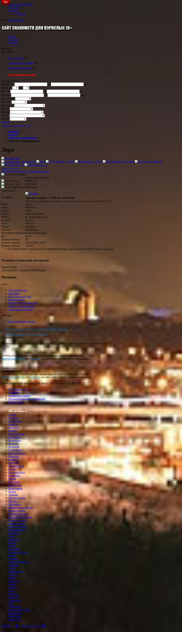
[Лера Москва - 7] (13, 164)
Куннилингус (17, 299)
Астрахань (15, 421)
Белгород (14, 427)
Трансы (15, 7)
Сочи (12, 568)
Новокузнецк (17, 523)
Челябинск (15, 616)
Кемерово (14, 475)
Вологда (13, 443)
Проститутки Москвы (23, 137)
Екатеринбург (17, 453)
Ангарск (14, 417)
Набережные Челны (21, 507)
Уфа (11, 603)
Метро (5, 112)
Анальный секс (18, 290)
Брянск (13, 430)
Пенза (12, 542)
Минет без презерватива (23, 302)
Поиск (5, 122)
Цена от (6, 95)
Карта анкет (16, 402)
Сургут (13, 574)
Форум (21, 13)
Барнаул (13, 424)
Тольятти (14, 581)
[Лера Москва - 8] (36, 164)
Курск (12, 491)
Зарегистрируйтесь (13, 358)
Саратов (13, 565)
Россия (13, 134)
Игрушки (14, 293)
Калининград (17, 472)
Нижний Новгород (20, 517)
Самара (13, 558)
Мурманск (15, 504)
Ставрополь (16, 571)
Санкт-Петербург (19, 561)
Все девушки (16, 58)
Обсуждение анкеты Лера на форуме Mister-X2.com (36, 329)
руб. (82, 95)
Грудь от (6, 87)
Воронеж (14, 446)
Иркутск (14, 462)
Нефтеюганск (17, 510)
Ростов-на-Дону (18, 552)
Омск (12, 536)
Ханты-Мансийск (19, 609)
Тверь (12, 577)
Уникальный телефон (22, 63)
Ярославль (15, 619)
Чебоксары (15, 613)
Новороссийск (17, 526)
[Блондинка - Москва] (149, 161)
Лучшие (13, 42)
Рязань (12, 555)
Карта (12, 36)
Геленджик (15, 449)
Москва (13, 501)
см (81, 91)
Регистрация (15, 20)
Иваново (14, 456)
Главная (14, 131)
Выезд (5, 108)
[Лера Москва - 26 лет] (60, 161)
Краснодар (15, 485)
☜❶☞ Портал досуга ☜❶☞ (30, 625)
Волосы (6, 101)
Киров (12, 478)
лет (86, 84)
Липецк (13, 494)
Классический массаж (22, 321)
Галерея (13, 39)
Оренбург (14, 539)
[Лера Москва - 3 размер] (119, 161)
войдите (36, 358)
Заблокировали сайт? (22, 74)
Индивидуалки (21, 4)
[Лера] (41, 161)
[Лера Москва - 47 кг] (89, 161)
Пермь (12, 545)
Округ (5, 118)
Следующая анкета (37, 171)
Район (5, 115)
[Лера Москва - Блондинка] (18, 161)
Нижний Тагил (18, 520)
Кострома (14, 481)
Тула (11, 590)
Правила (14, 392)
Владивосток (16, 433)
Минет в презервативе (22, 306)
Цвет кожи (7, 98)
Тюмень (13, 593)
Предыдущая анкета (13, 171)
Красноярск (16, 488)
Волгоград (15, 440)
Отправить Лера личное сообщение (26, 334)
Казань (13, 469)
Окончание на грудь (21, 309)
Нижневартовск (18, 513)
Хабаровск (15, 606)
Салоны (13, 10)
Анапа (12, 414)
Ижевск (13, 459)
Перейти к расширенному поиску (16, 126)
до (49, 84)
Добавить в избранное (10, 168)
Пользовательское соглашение (27, 398)
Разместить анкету (20, 395)
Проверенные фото (20, 67)
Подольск (14, 549)
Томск (12, 584)
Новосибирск (17, 529)
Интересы (7, 105)
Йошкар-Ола (16, 465)
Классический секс (20, 296)
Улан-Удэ (14, 597)
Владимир (15, 437)
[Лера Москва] (10, 158)
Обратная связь (18, 389)
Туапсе (13, 587)
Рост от (5, 91)
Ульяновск (15, 600)
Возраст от (7, 84)
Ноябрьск (14, 533)
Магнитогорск (17, 497)
